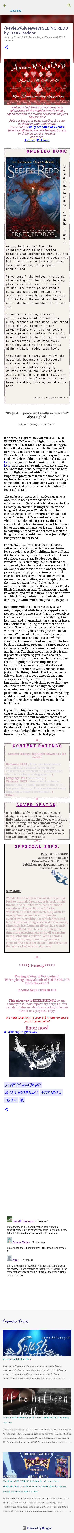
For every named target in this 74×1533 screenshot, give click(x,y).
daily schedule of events (46, 127)
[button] (6, 47)
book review (51, 1092)
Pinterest (43, 140)
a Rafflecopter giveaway (20, 1032)
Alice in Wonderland (22, 1092)
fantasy (11, 1100)
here (7, 462)
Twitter (30, 140)
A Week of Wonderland (23, 1084)
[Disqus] (37, 1166)
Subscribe (15, 11)
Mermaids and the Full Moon (17, 1359)
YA (21, 1100)
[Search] (69, 5)
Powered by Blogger (39, 1528)
